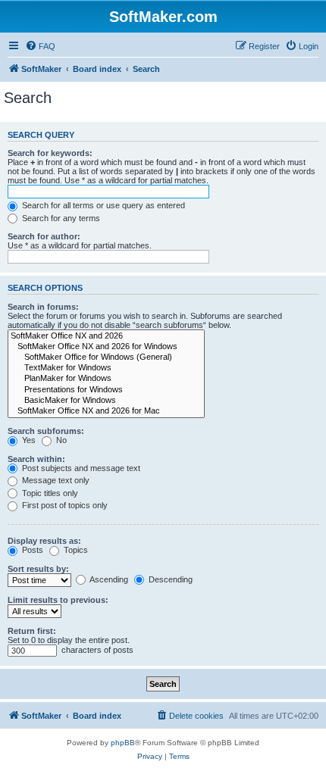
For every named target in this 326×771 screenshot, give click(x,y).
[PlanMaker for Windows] (106, 378)
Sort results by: (38, 568)
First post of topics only (64, 505)
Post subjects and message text (80, 468)
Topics (74, 549)
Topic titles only (49, 493)
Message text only (54, 480)
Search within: (36, 459)
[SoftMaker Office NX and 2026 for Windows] (106, 347)
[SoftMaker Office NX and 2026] (106, 336)
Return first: (32, 630)
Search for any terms (60, 218)
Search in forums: (43, 306)
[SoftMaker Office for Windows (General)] (106, 357)
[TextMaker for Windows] (106, 368)
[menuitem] (40, 46)
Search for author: (44, 236)
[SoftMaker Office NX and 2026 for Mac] (106, 411)
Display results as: (44, 540)
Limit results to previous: (58, 599)
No (60, 440)
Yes (28, 440)
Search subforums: (46, 430)
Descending (169, 579)
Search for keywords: (50, 153)
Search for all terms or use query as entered (102, 205)
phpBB (123, 742)
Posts (31, 549)
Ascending (108, 579)
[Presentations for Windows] (106, 390)
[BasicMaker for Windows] (106, 400)
